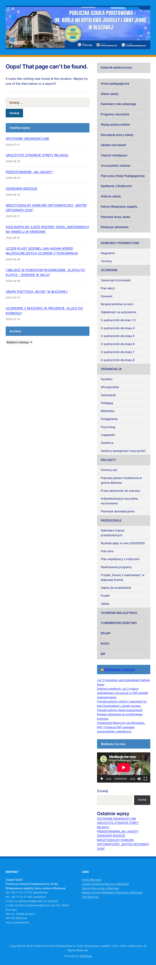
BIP (103, 654)
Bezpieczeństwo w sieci (117, 304)
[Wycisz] (139, 779)
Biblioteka (107, 411)
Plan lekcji (108, 288)
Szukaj (102, 791)
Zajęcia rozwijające (114, 155)
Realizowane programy (116, 567)
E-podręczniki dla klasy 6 (118, 344)
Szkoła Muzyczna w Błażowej (100, 888)
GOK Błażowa (90, 896)
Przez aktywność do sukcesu (120, 491)
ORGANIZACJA (111, 369)
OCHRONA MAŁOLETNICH (119, 613)
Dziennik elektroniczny (116, 67)
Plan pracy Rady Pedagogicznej (123, 176)
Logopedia (108, 435)
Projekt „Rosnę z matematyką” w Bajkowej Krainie (122, 577)
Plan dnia (107, 551)
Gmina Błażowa (91, 879)
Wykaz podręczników (115, 124)
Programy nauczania (115, 114)
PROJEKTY (108, 460)
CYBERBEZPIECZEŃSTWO (119, 623)
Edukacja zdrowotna (115, 227)
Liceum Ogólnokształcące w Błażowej (105, 883)
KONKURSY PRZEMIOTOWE (120, 243)
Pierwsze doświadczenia (117, 511)
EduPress (86, 956)
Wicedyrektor (110, 387)
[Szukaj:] (47, 102)
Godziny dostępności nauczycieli (123, 451)
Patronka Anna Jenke (115, 217)
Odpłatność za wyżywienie (118, 312)
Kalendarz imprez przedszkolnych (112, 533)
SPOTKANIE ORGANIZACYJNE (27, 138)
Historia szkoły (111, 196)
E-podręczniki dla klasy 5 (118, 336)
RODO (105, 643)
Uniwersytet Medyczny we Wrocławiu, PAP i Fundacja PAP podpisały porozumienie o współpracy (121, 727)
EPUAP (106, 633)
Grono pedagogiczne (115, 83)
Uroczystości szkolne (115, 165)
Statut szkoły (110, 94)
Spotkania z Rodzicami (116, 186)
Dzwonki (106, 296)
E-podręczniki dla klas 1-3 (118, 320)
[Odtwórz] (102, 779)
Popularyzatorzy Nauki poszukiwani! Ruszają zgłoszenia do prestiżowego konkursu (119, 714)
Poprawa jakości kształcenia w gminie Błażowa (121, 480)
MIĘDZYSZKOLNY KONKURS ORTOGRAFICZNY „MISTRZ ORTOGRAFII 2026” (123, 844)
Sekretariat (108, 395)
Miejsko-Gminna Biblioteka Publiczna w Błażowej (112, 892)
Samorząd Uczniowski (116, 280)
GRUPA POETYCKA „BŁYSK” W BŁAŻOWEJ (37, 291)
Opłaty (105, 603)
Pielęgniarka (109, 419)
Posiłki (105, 595)
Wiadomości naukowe (119, 669)
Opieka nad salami (113, 145)
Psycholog (108, 427)
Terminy (106, 261)
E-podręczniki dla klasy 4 (118, 328)
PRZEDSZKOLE (111, 520)
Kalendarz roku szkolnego (118, 104)
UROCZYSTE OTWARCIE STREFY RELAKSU (37, 155)
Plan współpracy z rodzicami (120, 559)
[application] (123, 767)
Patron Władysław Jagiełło (119, 206)
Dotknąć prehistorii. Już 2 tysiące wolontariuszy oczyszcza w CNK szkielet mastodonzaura (122, 693)
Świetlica (107, 443)
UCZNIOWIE (109, 270)
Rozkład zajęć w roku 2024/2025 (123, 543)
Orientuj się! (109, 470)
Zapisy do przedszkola (116, 587)
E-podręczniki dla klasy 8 (118, 360)
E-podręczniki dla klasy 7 (117, 352)
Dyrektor (107, 379)
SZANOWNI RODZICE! (21, 188)
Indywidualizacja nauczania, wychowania (119, 501)
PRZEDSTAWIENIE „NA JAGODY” (29, 172)
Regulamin (108, 253)
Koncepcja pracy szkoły (117, 135)
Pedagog (107, 403)
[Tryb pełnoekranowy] (145, 779)
